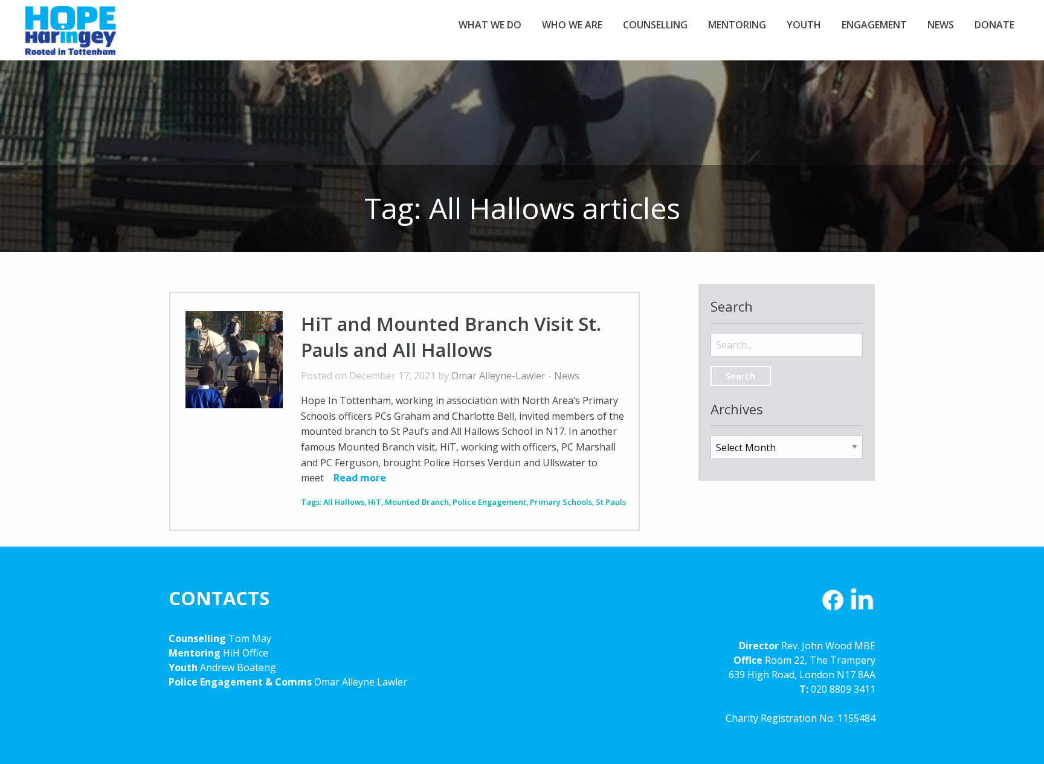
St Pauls (611, 501)
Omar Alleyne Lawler (360, 682)
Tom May (249, 638)
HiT (374, 501)
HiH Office (244, 653)
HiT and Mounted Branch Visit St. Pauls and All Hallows (451, 336)
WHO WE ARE (572, 24)
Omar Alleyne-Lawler (498, 375)
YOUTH (804, 24)
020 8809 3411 (843, 689)
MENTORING (737, 24)
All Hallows (343, 501)
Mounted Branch (417, 501)
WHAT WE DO (490, 24)
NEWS (940, 24)
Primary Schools (561, 501)
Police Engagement (489, 501)
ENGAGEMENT (874, 24)
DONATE (994, 24)
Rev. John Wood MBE (828, 645)
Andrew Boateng (238, 667)
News (566, 375)
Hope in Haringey (70, 36)
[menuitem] (490, 25)
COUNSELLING (655, 24)
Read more (360, 477)
